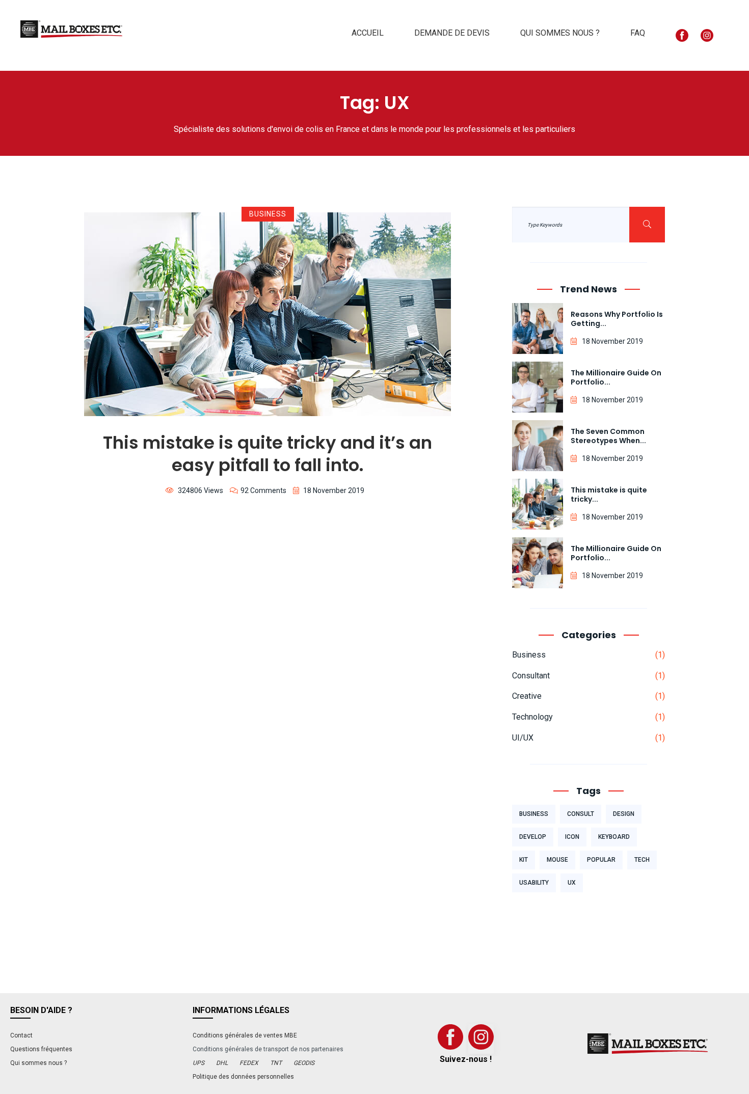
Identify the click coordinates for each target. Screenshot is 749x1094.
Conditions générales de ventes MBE (245, 1035)
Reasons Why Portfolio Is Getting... (617, 319)
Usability (534, 882)
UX (572, 882)
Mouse (557, 859)
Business (267, 214)
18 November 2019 (333, 490)
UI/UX (522, 738)
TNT (276, 1062)
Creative (527, 696)
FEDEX (248, 1062)
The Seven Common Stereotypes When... (608, 436)
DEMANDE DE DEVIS (452, 33)
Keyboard (614, 836)
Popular (601, 859)
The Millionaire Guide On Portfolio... (616, 377)
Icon (572, 836)
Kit (523, 859)
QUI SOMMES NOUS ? (560, 33)
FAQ (637, 33)
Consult (580, 813)
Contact (21, 1035)
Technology (532, 717)
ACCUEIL (368, 33)
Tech (642, 859)
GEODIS (303, 1062)
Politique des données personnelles (243, 1076)
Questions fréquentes (41, 1049)
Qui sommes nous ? (38, 1062)
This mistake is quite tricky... (609, 494)
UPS (198, 1062)
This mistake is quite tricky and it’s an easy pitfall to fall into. (267, 453)
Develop (532, 836)
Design (623, 813)
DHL (222, 1062)
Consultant (531, 675)
